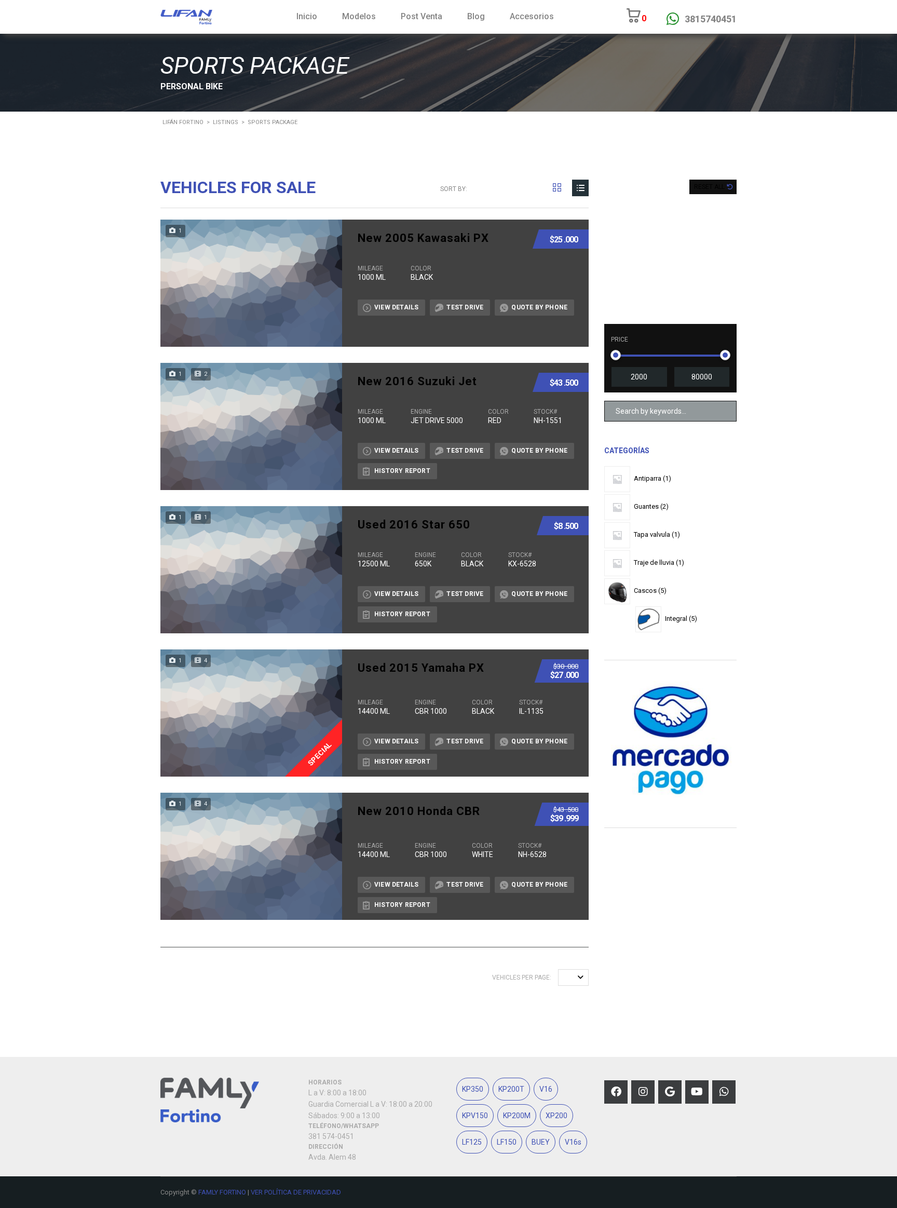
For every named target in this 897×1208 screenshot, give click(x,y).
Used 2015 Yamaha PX (421, 668)
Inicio (306, 16)
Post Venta (421, 16)
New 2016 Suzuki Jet (417, 381)
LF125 (472, 1142)
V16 (545, 1089)
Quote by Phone (539, 307)
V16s (573, 1142)
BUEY (541, 1142)
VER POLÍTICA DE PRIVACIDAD (296, 1192)
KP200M (517, 1115)
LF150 (507, 1142)
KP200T (511, 1089)
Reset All (710, 187)
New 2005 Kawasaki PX (423, 238)
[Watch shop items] (634, 19)
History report (402, 470)
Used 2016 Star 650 (414, 525)
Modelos (359, 16)
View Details (396, 307)
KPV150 (475, 1115)
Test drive (464, 307)
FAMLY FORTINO (222, 1192)
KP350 (472, 1089)
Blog (476, 16)
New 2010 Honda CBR (419, 811)
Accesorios (532, 16)
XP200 (556, 1115)
